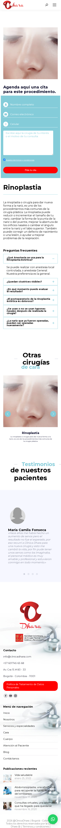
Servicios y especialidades (19, 725)
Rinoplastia (30, 433)
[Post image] (7, 778)
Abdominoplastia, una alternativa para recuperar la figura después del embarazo (35, 790)
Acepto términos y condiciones (20, 160)
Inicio (6, 712)
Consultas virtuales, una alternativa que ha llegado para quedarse (36, 804)
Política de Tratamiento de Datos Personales (25, 686)
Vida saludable (24, 775)
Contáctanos (11, 758)
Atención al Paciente (16, 745)
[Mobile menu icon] (54, 5)
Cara (6, 732)
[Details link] (30, 401)
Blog (6, 752)
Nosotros (8, 719)
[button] (24, 574)
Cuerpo (8, 739)
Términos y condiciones (35, 826)
